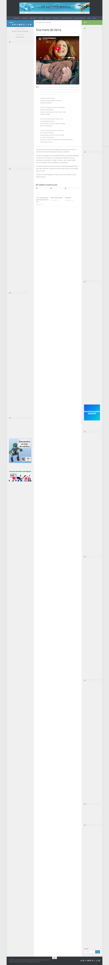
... (38, 34)
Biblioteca (48, 18)
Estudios (41, 18)
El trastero (68, 197)
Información (16, 18)
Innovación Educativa (79, 18)
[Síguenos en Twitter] (12, 24)
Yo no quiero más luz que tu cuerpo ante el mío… (42, 200)
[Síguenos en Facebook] (15, 24)
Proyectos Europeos (66, 18)
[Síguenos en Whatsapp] (26, 24)
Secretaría (24, 18)
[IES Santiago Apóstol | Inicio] (54, 8)
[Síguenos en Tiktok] (28, 24)
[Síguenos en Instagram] (17, 24)
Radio (88, 18)
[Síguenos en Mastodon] (24, 24)
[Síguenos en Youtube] (19, 24)
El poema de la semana (43, 22)
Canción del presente (56, 197)
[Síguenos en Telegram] (30, 24)
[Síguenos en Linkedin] (21, 24)
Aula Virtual (56, 18)
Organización (33, 18)
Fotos (94, 18)
